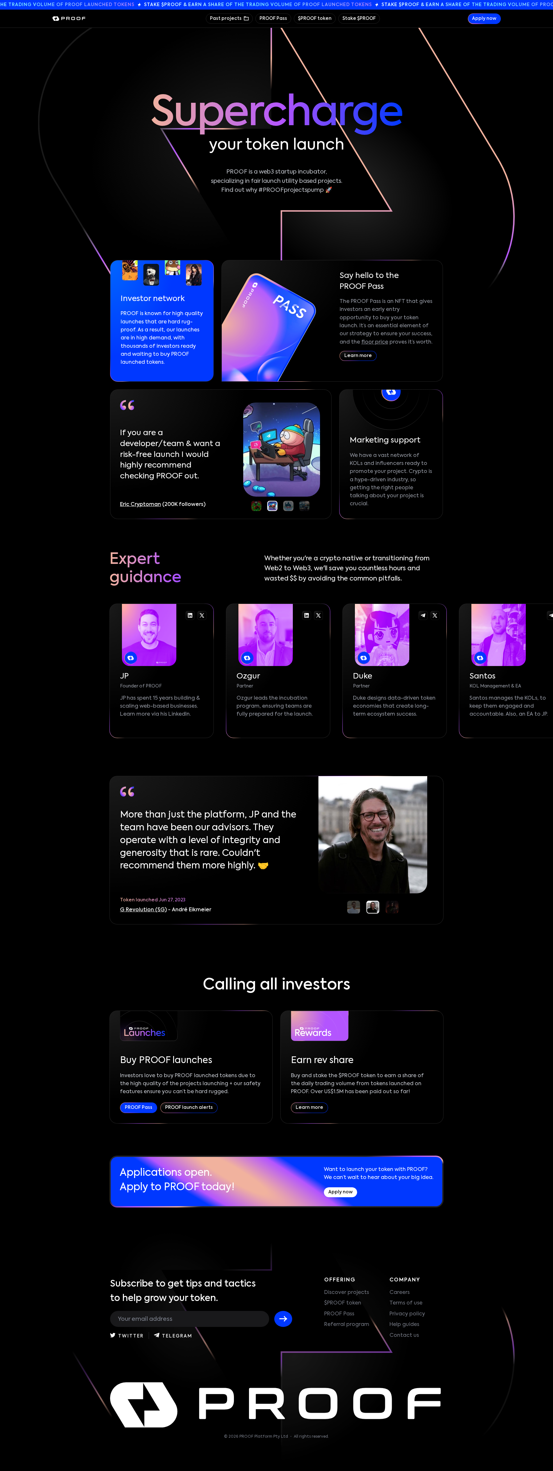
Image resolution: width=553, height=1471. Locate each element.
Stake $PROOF (359, 18)
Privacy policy (407, 1314)
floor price (374, 342)
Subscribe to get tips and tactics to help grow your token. (183, 1291)
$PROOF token (315, 18)
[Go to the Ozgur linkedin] (306, 615)
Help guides (404, 1324)
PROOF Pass (273, 18)
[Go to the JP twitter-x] (201, 615)
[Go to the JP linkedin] (190, 615)
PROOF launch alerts (189, 1107)
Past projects (226, 18)
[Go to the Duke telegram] (423, 615)
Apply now (484, 18)
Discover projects (346, 1292)
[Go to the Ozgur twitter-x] (318, 615)
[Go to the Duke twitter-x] (434, 615)
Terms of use (405, 1303)
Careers (399, 1292)
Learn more (358, 356)
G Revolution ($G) (143, 910)
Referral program (346, 1324)
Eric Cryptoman (140, 504)
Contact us (404, 1335)
